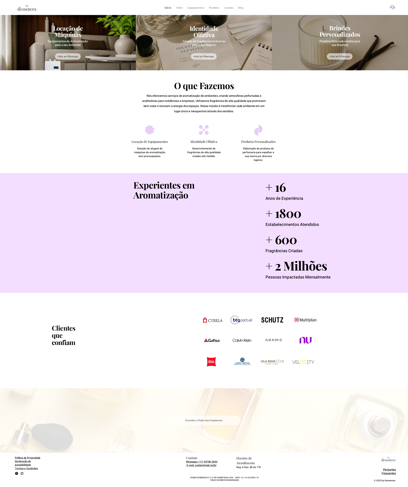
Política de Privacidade (27, 458)
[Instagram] (22, 473)
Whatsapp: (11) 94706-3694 (201, 462)
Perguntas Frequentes (389, 472)
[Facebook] (16, 473)
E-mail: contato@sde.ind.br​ (201, 465)
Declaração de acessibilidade (23, 463)
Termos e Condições (26, 468)
